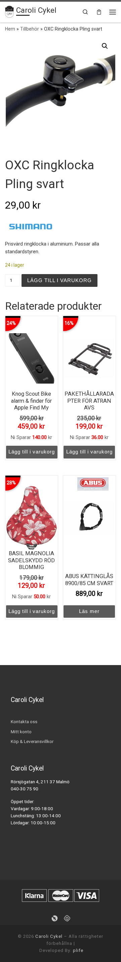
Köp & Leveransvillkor (32, 741)
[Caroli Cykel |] (9, 11)
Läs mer (89, 611)
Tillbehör (29, 29)
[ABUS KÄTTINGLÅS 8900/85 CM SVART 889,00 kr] (89, 518)
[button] (105, 46)
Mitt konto (21, 731)
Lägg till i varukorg (59, 280)
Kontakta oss (24, 721)
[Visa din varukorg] (99, 12)
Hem (10, 29)
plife (78, 950)
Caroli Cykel (49, 936)
